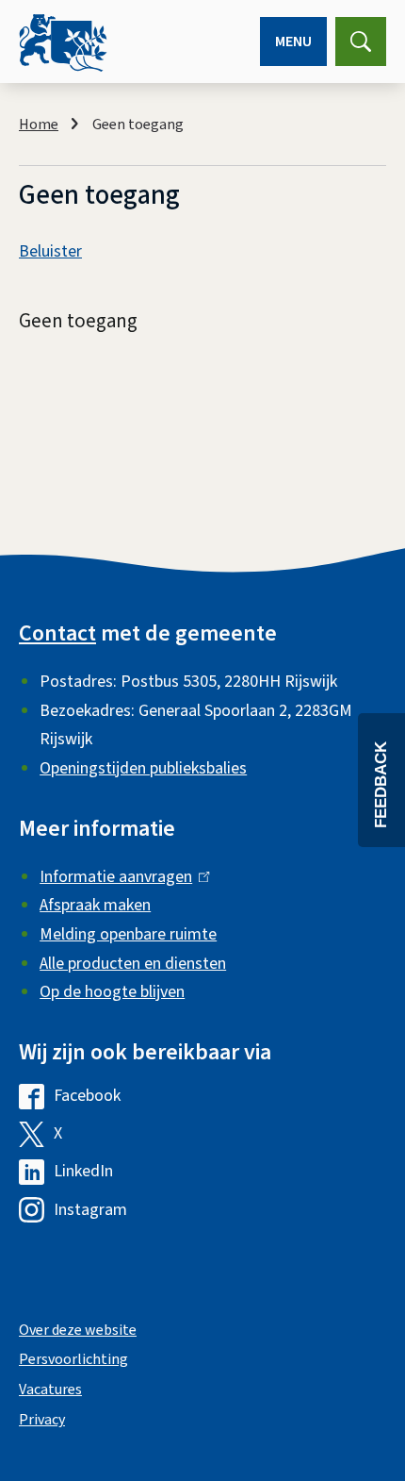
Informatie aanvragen (120, 877)
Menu (293, 41)
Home (38, 124)
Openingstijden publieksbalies (143, 768)
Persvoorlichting (73, 1359)
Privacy (42, 1419)
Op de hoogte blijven (112, 992)
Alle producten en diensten (133, 963)
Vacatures (50, 1389)
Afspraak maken (95, 905)
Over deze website (78, 1330)
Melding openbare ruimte (128, 934)
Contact (57, 633)
